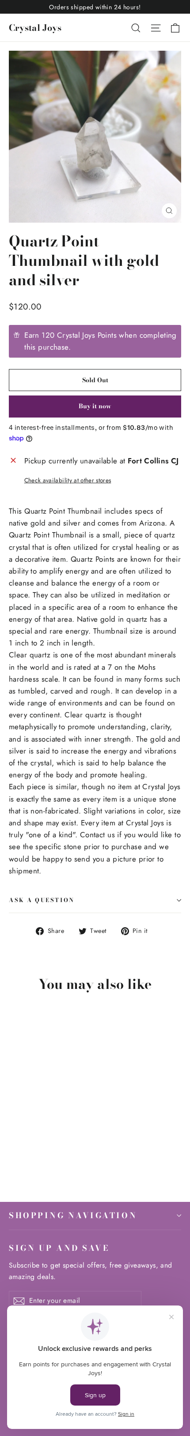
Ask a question (42, 900)
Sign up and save (59, 1247)
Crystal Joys (35, 27)
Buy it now (95, 406)
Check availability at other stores (67, 480)
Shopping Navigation (73, 1215)
